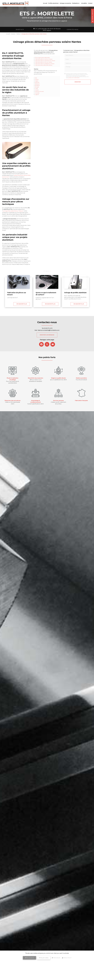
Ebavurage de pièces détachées (42, 57)
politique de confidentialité (73, 77)
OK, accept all (30, 957)
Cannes (37, 90)
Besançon (37, 84)
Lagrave (37, 94)
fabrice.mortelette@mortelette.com (48, 330)
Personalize (56, 957)
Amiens (36, 79)
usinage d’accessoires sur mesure (13, 211)
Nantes (18, 33)
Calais (36, 88)
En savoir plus (22, 304)
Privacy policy (67, 957)
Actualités (84, 3)
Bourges (37, 87)
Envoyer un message (47, 335)
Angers (36, 81)
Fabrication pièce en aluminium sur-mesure (45, 60)
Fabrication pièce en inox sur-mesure (43, 62)
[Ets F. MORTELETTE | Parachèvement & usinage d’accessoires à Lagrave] (15, 3)
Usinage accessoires (65, 3)
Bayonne (37, 82)
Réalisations (75, 3)
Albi (36, 77)
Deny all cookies (44, 957)
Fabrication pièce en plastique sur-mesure (44, 63)
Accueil (45, 3)
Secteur (13, 33)
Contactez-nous (72, 29)
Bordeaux (37, 85)
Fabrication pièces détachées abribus (43, 65)
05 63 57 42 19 (20, 29)
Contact (90, 3)
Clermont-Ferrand (39, 91)
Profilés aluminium (53, 3)
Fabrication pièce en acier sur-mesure (43, 59)
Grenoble (37, 93)
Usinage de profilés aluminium (75, 292)
